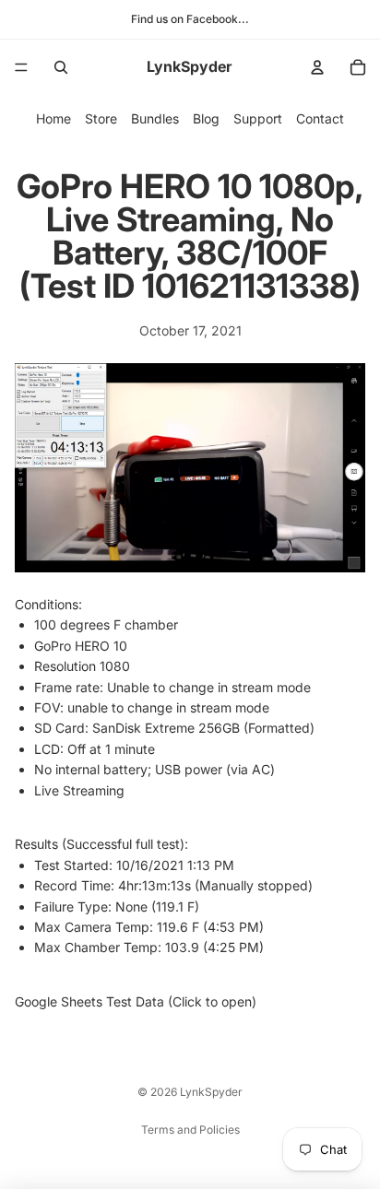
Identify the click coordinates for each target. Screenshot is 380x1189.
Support (257, 118)
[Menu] (21, 67)
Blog (206, 118)
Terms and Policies (190, 1129)
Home (53, 118)
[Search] (61, 67)
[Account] (317, 67)
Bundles (155, 118)
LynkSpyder (211, 1092)
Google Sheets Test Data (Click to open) (135, 1001)
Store (101, 118)
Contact (320, 118)
